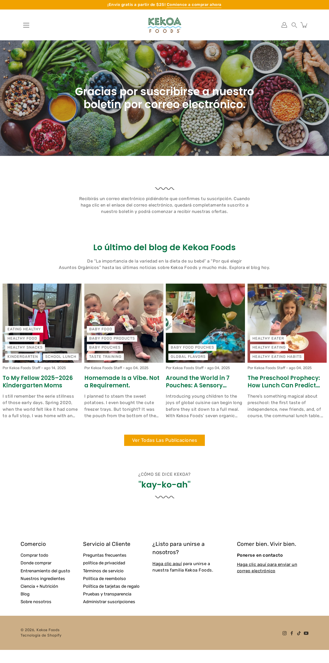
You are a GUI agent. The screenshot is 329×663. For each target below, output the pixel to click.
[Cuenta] (284, 25)
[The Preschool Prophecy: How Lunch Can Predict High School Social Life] (287, 323)
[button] (294, 25)
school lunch (60, 356)
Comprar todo (34, 555)
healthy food (22, 338)
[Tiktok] (299, 633)
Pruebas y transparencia (107, 593)
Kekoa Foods (48, 630)
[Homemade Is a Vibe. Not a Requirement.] (123, 323)
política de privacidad (104, 562)
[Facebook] (291, 633)
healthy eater (268, 338)
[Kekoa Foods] (164, 25)
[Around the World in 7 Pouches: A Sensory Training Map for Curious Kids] (205, 323)
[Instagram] (284, 633)
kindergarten (22, 356)
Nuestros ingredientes (43, 578)
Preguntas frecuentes (104, 555)
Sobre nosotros (36, 601)
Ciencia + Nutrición (39, 586)
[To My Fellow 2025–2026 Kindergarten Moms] (42, 323)
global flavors (188, 356)
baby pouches (105, 347)
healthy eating (269, 347)
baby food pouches (192, 347)
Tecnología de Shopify (41, 635)
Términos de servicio (103, 570)
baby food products (112, 338)
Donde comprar (36, 562)
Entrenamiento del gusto (45, 570)
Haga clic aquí (167, 563)
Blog (25, 593)
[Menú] (26, 25)
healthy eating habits (277, 356)
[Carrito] (304, 25)
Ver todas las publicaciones (164, 440)
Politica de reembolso (104, 578)
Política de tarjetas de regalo (111, 586)
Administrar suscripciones (109, 601)
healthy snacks (25, 347)
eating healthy (24, 329)
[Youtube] (306, 633)
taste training (105, 356)
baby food (100, 329)
